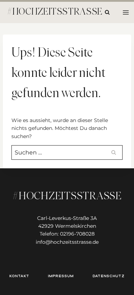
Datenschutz (109, 276)
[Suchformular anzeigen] (107, 12)
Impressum (61, 276)
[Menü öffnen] (125, 12)
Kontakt (19, 276)
